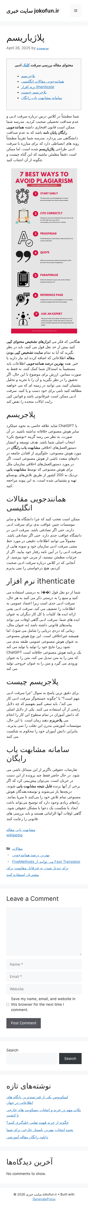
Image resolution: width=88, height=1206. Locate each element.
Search (12, 1050)
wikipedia (14, 835)
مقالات (17, 848)
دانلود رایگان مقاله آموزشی (27, 1137)
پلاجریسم (28, 76)
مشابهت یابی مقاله (20, 830)
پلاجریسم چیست (34, 92)
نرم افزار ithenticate (37, 87)
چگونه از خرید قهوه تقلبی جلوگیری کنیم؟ (37, 1122)
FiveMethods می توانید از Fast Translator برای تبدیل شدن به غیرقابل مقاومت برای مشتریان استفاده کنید (43, 868)
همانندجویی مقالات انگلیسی (42, 81)
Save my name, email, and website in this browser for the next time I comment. (43, 1004)
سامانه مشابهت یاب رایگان (41, 98)
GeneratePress (44, 1199)
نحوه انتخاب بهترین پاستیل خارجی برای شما (39, 1130)
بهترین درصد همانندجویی (31, 855)
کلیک (26, 65)
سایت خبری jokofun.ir (32, 10)
